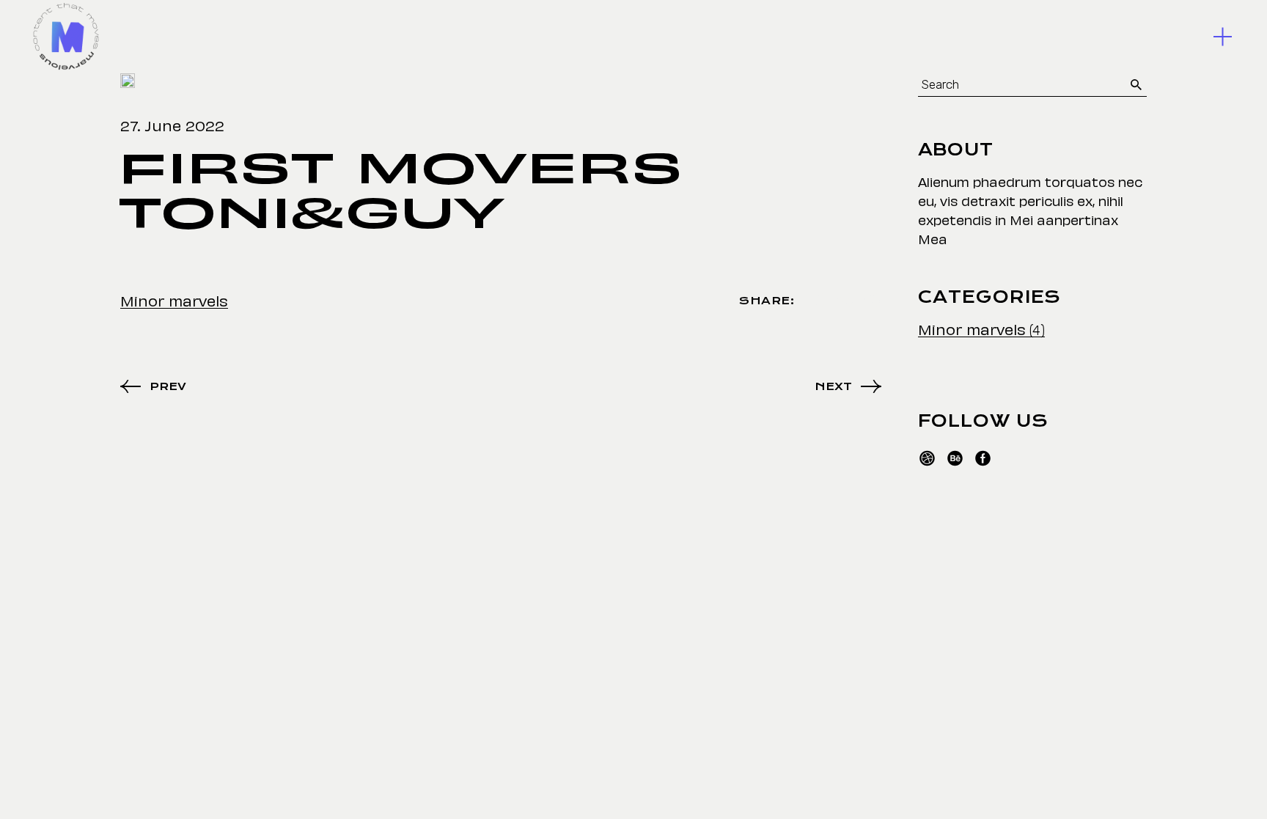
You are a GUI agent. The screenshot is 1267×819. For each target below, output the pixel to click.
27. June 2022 (172, 124)
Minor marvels (174, 300)
